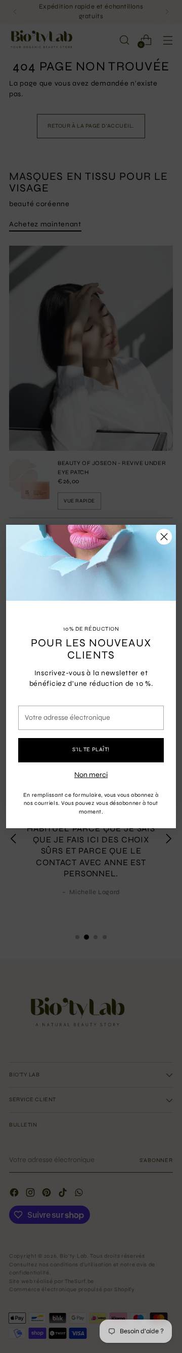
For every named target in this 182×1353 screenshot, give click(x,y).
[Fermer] (164, 537)
